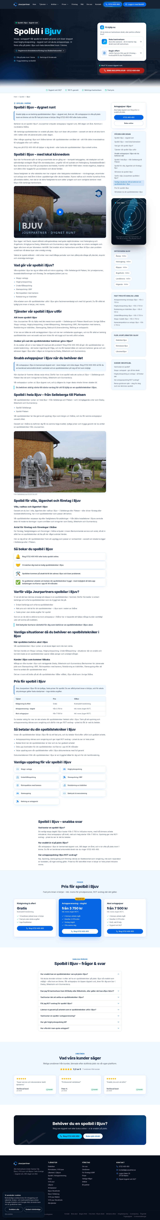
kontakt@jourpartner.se (127, 1170)
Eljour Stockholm (54, 1191)
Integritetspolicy (123, 1214)
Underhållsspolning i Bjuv (128, 315)
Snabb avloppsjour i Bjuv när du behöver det (127, 155)
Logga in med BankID (136, 4)
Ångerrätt (143, 1214)
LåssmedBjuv (121, 351)
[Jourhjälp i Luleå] (134, 208)
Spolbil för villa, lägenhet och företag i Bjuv (128, 167)
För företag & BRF (88, 1172)
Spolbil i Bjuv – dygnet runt (124, 138)
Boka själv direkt (93, 1136)
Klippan (121, 267)
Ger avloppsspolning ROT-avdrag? (126, 380)
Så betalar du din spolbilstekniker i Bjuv (129, 192)
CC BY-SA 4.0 (32, 494)
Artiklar (54, 4)
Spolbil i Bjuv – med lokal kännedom (127, 142)
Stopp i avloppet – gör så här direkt (127, 370)
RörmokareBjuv (122, 346)
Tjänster (42, 4)
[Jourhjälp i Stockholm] (130, 225)
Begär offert (83, 1214)
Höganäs (122, 284)
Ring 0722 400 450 (36, 928)
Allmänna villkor (111, 1214)
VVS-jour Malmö (54, 1197)
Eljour (50, 1179)
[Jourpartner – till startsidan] (22, 4)
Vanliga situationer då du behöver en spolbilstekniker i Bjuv (128, 183)
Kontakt (98, 4)
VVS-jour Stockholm (55, 1200)
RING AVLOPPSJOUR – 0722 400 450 (123, 70)
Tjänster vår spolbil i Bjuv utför (125, 150)
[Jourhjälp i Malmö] (124, 233)
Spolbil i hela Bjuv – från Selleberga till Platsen (128, 161)
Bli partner (85, 1185)
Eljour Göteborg (53, 1194)
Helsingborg (123, 262)
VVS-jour (51, 1182)
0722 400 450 (114, 4)
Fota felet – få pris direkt (96, 1214)
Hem (34, 4)
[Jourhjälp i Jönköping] (125, 228)
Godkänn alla (14, 1209)
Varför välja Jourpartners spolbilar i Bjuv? (127, 177)
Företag (75, 4)
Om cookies (9, 1214)
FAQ (82, 4)
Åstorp (121, 256)
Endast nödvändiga (33, 1209)
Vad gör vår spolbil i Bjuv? (124, 146)
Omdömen (86, 1169)
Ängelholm (122, 273)
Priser (64, 4)
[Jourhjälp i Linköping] (127, 227)
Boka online (128, 123)
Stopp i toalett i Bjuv (126, 319)
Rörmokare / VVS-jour (56, 1169)
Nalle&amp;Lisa (22, 494)
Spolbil (21, 97)
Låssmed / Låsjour (54, 1172)
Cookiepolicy (134, 1214)
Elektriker (51, 1166)
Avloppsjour (52, 1188)
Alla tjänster (52, 1203)
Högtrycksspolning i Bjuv (128, 306)
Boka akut (74, 1214)
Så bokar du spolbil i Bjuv (124, 172)
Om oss (89, 4)
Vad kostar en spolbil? (122, 367)
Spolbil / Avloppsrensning (57, 1176)
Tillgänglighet (127, 1216)
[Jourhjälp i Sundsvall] (129, 217)
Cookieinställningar (140, 1216)
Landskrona (123, 279)
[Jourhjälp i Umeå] (131, 213)
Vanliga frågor (87, 1179)
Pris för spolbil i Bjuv (122, 188)
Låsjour (50, 1185)
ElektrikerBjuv (121, 340)
